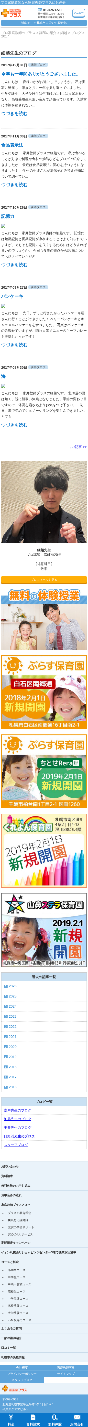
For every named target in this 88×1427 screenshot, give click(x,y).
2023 (13, 1016)
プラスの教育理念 (19, 1213)
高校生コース (16, 1291)
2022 (13, 1027)
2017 (13, 1077)
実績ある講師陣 (18, 1220)
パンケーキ (12, 296)
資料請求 (7, 1176)
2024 (13, 1006)
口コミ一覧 (8, 1347)
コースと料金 (10, 1262)
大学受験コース (18, 1313)
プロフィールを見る (44, 579)
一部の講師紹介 (11, 1338)
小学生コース (16, 1270)
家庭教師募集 (66, 1367)
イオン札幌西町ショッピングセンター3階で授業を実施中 (38, 1252)
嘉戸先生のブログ (17, 1110)
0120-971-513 (52, 10)
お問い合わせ (10, 1166)
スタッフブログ (16, 1145)
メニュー (79, 12)
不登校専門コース (19, 1320)
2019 (13, 1057)
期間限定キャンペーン (16, 1242)
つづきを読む (14, 113)
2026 (13, 986)
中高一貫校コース (19, 1284)
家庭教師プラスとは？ (16, 1205)
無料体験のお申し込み (16, 1185)
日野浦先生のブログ (19, 1136)
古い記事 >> (77, 446)
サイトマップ (66, 1374)
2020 (13, 1047)
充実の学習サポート (21, 1227)
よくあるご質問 (11, 1328)
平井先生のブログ (17, 1127)
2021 (13, 1037)
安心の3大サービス (20, 1234)
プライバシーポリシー (22, 1374)
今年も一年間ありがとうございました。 (40, 73)
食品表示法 (12, 145)
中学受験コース (18, 1298)
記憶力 (7, 216)
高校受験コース (18, 1306)
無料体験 (55, 1424)
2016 (13, 1087)
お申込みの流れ (11, 1195)
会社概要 (22, 1367)
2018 (13, 1067)
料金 (11, 1424)
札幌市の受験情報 (13, 1357)
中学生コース (16, 1277)
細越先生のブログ (17, 1119)
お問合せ (77, 1424)
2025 (13, 996)
